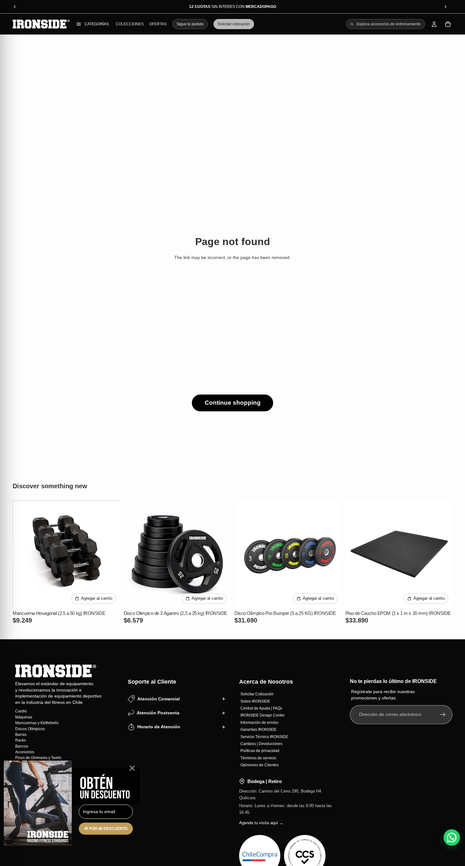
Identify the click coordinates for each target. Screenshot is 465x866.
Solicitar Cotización (257, 694)
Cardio (21, 711)
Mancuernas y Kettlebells (37, 723)
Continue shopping (233, 402)
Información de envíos (259, 722)
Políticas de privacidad (259, 751)
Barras (21, 734)
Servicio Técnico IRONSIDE (264, 736)
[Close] (132, 768)
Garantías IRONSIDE (258, 729)
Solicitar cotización (234, 24)
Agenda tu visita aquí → (261, 822)
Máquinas (23, 717)
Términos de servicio (258, 757)
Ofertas (158, 24)
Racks (20, 740)
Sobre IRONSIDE (255, 701)
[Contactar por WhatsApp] (451, 837)
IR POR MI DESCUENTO (105, 828)
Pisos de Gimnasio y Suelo (38, 757)
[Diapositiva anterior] (22, 554)
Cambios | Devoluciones (261, 743)
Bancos (21, 746)
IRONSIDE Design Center (262, 715)
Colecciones (130, 24)
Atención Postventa (158, 712)
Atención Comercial (158, 698)
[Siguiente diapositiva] (110, 554)
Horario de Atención (158, 726)
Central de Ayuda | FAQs (261, 708)
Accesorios (24, 752)
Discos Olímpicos (30, 728)
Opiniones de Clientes (259, 765)
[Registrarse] (443, 714)
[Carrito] (448, 24)
